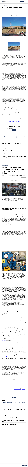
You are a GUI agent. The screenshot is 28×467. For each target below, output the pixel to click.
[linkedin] (12, 15)
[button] (2, 1)
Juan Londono (4, 340)
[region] (14, 465)
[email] (16, 15)
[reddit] (15, 15)
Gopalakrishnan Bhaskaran (5, 356)
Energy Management (4, 5)
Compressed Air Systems (5, 165)
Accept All (25, 465)
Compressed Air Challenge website (19, 387)
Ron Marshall (3, 370)
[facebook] (11, 15)
